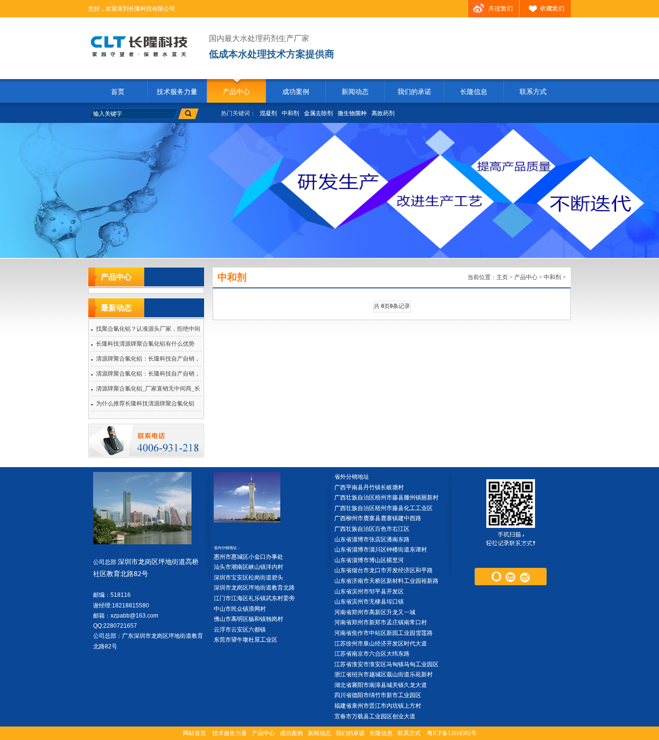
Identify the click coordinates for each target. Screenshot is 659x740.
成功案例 (295, 91)
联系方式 (533, 91)
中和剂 (290, 113)
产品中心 (236, 91)
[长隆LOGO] (142, 46)
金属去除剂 (318, 113)
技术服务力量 (177, 91)
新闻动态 (355, 91)
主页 (502, 277)
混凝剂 (268, 113)
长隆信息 (473, 91)
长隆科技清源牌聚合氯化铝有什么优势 (145, 343)
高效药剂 (383, 113)
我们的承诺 (414, 91)
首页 (117, 91)
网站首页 (194, 733)
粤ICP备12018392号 (452, 733)
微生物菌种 (352, 113)
